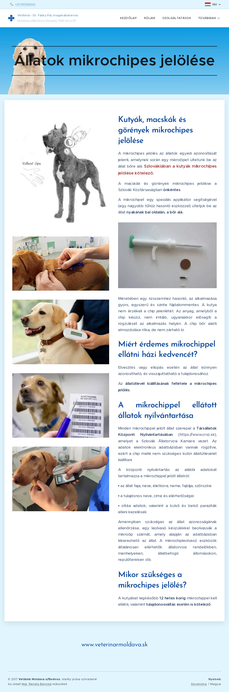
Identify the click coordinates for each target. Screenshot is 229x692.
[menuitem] (129, 18)
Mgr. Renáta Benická (36, 684)
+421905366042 (25, 4)
